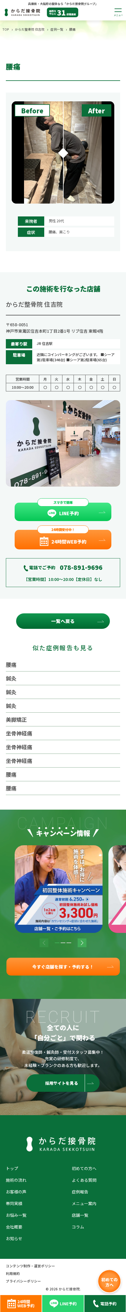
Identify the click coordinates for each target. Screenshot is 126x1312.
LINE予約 (69, 513)
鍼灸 (11, 678)
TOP (5, 29)
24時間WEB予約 (68, 541)
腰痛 (11, 664)
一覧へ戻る (63, 621)
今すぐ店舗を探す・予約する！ (63, 967)
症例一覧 (56, 29)
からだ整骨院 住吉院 (30, 29)
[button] (82, 942)
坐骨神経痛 (19, 733)
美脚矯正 (16, 719)
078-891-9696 (81, 567)
